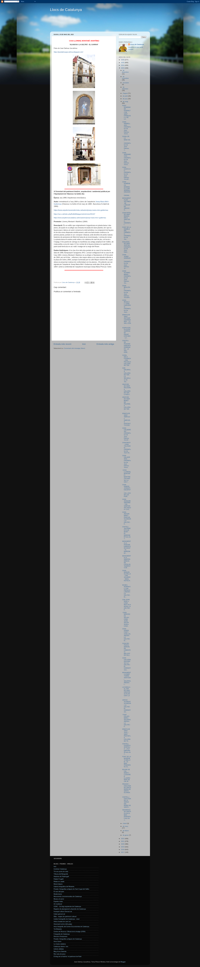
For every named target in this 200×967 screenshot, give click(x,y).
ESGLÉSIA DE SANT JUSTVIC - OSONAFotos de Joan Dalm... (126, 247)
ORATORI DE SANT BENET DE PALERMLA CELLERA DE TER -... (126, 404)
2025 (123, 62)
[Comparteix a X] (90, 283)
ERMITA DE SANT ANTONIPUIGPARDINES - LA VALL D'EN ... (126, 320)
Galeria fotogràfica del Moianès (64, 886)
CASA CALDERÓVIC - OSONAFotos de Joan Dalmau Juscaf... (126, 434)
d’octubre (126, 83)
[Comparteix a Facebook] (92, 283)
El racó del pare (59, 891)
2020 (123, 844)
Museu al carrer (59, 899)
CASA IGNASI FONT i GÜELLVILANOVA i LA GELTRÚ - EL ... (126, 634)
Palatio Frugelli (58, 879)
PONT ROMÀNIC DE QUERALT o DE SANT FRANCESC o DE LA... (126, 112)
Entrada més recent (62, 344)
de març (125, 826)
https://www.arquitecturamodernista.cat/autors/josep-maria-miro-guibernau (81, 210)
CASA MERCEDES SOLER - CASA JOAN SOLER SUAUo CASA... (126, 619)
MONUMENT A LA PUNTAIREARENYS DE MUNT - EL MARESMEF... (126, 547)
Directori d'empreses (60, 936)
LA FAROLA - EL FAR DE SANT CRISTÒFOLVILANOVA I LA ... (126, 692)
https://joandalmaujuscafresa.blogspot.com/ (68, 52)
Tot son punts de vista (61, 871)
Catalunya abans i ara (61, 946)
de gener (126, 835)
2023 (123, 68)
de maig (125, 101)
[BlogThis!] (88, 283)
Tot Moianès (58, 929)
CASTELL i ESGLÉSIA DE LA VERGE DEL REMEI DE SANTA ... (126, 802)
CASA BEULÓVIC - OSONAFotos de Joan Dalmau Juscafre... (126, 291)
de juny (125, 99)
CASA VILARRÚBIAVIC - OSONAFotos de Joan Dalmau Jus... (126, 277)
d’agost (125, 93)
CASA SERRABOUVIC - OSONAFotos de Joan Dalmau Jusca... (126, 158)
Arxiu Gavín (57, 941)
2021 (123, 841)
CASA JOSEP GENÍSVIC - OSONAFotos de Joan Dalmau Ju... (126, 261)
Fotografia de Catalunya (62, 934)
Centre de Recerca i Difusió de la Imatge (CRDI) (69, 931)
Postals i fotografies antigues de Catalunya (68, 939)
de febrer (126, 830)
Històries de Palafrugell (61, 876)
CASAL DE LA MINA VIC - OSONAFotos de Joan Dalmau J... (126, 143)
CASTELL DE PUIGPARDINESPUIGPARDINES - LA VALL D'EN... (126, 346)
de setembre (125, 88)
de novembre (125, 77)
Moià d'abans (58, 884)
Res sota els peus (59, 954)
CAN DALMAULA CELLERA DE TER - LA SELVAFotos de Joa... (126, 374)
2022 (123, 838)
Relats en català (59, 881)
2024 (123, 65)
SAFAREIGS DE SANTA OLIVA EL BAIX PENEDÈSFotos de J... (126, 815)
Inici (84, 344)
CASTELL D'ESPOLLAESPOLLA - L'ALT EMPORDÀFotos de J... (126, 749)
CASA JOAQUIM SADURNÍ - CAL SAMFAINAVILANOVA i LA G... (126, 504)
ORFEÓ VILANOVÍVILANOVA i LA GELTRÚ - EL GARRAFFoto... (126, 706)
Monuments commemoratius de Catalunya (68, 896)
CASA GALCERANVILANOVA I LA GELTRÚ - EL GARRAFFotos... (126, 664)
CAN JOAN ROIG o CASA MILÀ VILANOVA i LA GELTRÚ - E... (126, 605)
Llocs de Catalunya (66, 10)
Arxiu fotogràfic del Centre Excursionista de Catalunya (71, 926)
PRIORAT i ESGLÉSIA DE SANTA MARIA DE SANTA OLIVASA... (126, 789)
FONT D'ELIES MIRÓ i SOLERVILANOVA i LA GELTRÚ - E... (126, 720)
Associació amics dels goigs (63, 924)
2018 (123, 849)
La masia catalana (60, 944)
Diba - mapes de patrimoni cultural (65, 916)
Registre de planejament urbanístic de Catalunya (70, 909)
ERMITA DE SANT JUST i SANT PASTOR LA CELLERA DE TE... (126, 735)
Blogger (123, 962)
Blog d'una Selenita (60, 951)
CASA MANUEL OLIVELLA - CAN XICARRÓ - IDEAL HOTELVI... (126, 576)
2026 (123, 60)
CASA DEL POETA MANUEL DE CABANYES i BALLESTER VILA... (126, 649)
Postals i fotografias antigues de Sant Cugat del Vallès (71, 889)
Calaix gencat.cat (59, 914)
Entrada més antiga (105, 344)
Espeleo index (58, 901)
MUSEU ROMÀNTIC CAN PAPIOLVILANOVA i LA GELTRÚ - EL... (126, 591)
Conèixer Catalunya (60, 869)
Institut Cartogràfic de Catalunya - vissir (67, 919)
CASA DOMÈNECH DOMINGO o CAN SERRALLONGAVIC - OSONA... (126, 188)
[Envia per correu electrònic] (86, 283)
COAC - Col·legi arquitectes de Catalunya (67, 906)
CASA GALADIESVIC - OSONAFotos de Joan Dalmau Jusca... (126, 461)
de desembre (125, 71)
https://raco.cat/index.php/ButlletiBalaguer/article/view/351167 (74, 214)
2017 (123, 852)
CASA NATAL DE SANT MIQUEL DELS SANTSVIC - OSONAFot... (126, 218)
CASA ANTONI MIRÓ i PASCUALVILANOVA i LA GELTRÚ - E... (126, 518)
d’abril (125, 823)
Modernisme (58, 894)
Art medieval (58, 904)
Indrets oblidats (59, 949)
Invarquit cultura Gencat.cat (63, 911)
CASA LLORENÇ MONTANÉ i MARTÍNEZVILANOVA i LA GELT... (126, 476)
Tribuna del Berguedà (61, 874)
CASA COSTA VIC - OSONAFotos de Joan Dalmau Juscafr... (126, 173)
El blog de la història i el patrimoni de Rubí (67, 956)
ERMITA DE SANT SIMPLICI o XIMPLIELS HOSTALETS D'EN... (126, 419)
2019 (123, 847)
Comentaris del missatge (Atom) (74, 348)
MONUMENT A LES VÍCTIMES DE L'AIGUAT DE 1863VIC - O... (126, 204)
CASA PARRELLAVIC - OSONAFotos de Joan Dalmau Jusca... (126, 128)
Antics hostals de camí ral (62, 921)
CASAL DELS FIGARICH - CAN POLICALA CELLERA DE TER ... (126, 360)
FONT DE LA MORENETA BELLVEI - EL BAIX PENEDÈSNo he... (126, 762)
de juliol (125, 96)
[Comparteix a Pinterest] (93, 283)
